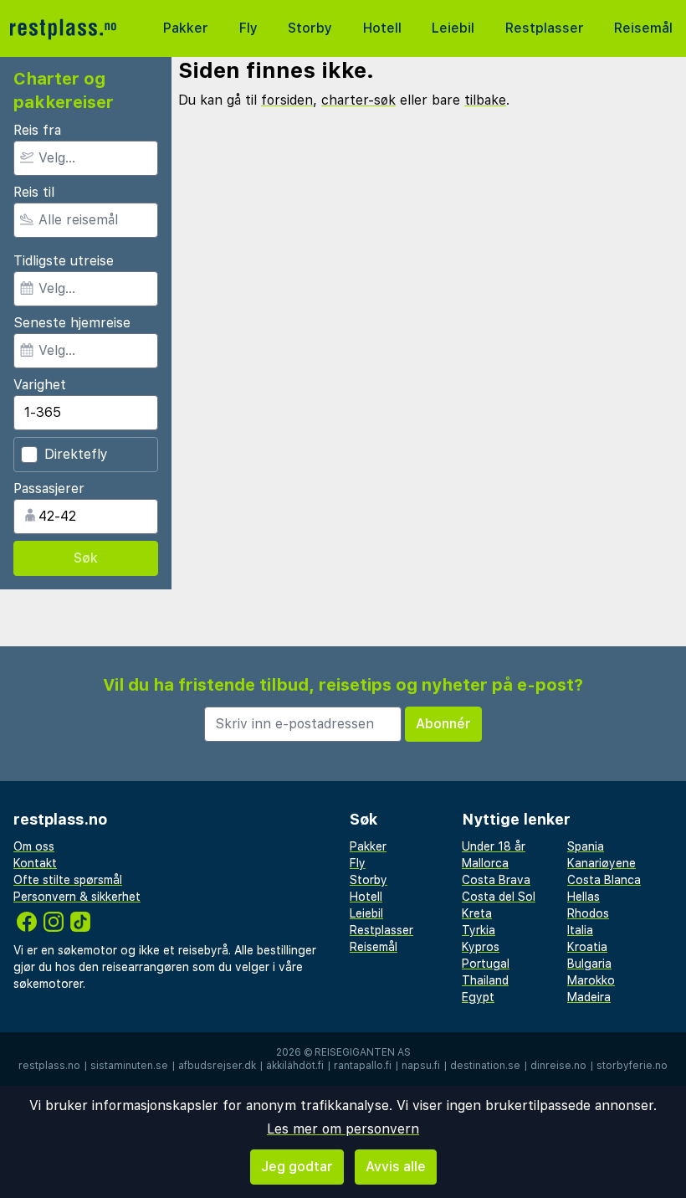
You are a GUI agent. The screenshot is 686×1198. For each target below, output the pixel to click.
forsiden (287, 100)
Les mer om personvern (343, 1129)
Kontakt (35, 863)
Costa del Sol (498, 896)
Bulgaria (589, 963)
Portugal (485, 963)
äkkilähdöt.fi (295, 1066)
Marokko (591, 980)
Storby (310, 28)
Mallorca (485, 863)
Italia (580, 930)
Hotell (382, 28)
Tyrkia (478, 930)
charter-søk (358, 100)
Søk (86, 558)
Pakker (185, 28)
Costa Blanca (604, 880)
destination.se (485, 1066)
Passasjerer (48, 488)
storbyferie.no (632, 1066)
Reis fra (37, 130)
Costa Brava (496, 880)
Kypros (480, 947)
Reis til (33, 192)
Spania (585, 846)
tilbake (485, 100)
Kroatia (587, 947)
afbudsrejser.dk (217, 1066)
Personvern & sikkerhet (77, 896)
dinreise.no (558, 1066)
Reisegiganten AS (363, 1052)
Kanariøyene (601, 863)
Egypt (478, 997)
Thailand (485, 980)
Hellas (583, 896)
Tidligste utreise (63, 261)
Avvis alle (396, 1167)
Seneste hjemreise (72, 323)
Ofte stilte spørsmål (67, 880)
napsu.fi (421, 1066)
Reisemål (643, 28)
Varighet (39, 385)
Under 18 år (493, 846)
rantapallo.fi (363, 1066)
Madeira (589, 997)
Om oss (33, 846)
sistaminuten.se (129, 1066)
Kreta (477, 913)
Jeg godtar (297, 1167)
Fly (248, 28)
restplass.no (49, 1066)
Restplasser (544, 28)
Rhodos (588, 913)
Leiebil (453, 28)
